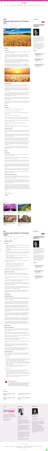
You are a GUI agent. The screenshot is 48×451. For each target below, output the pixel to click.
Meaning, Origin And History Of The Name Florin (9, 212)
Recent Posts (8, 192)
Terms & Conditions (19, 447)
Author (5, 192)
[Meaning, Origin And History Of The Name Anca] (24, 207)
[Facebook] (1, 49)
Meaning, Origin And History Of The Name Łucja (24, 398)
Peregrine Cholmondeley (8, 236)
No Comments (18, 236)
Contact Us (29, 447)
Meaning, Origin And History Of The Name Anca (24, 212)
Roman (4, 231)
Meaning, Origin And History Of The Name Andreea (9, 224)
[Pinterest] (1, 53)
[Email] (1, 57)
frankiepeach (10, 193)
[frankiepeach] (6, 196)
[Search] (46, 0)
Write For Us (25, 447)
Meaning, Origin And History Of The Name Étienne (39, 54)
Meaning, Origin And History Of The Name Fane (24, 224)
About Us (8, 446)
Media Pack (36, 446)
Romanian (5, 19)
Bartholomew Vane (6, 225)
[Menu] (1, 3)
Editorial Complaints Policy (19, 446)
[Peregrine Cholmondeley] (6, 382)
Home (7, 17)
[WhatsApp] (1, 55)
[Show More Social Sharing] (18, 27)
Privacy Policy (41, 446)
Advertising (12, 446)
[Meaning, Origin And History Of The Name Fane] (24, 218)
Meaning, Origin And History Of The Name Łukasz (39, 65)
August (4, 389)
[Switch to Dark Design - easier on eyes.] (45, 0)
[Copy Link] (1, 58)
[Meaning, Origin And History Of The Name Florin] (10, 207)
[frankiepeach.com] (24, 2)
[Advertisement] (24, 12)
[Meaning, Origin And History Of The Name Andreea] (10, 218)
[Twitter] (1, 51)
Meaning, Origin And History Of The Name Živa (39, 59)
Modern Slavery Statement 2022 (29, 446)
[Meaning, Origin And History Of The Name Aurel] (17, 37)
